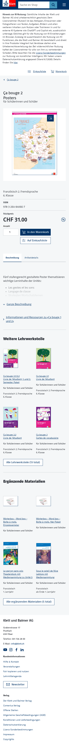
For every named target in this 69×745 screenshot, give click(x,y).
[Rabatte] (63, 219)
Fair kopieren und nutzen (16, 671)
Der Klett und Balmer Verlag (17, 700)
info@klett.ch (17, 643)
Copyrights (8, 739)
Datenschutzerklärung (14, 724)
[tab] (12, 258)
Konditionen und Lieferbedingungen (21, 719)
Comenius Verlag (11, 705)
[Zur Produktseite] (18, 358)
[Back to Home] (9, 3)
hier (15, 62)
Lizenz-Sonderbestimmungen (51, 52)
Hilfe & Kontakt (11, 661)
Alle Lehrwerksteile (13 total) (23, 462)
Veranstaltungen (11, 666)
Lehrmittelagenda (12, 676)
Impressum (8, 734)
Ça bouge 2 (12, 79)
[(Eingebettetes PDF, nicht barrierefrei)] (34, 143)
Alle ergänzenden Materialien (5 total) (28, 601)
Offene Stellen (10, 710)
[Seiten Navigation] (64, 5)
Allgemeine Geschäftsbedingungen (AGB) (24, 715)
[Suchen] (53, 4)
